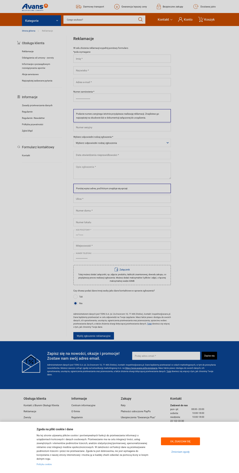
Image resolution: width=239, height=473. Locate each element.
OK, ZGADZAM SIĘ (180, 441)
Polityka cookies (44, 464)
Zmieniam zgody (180, 451)
